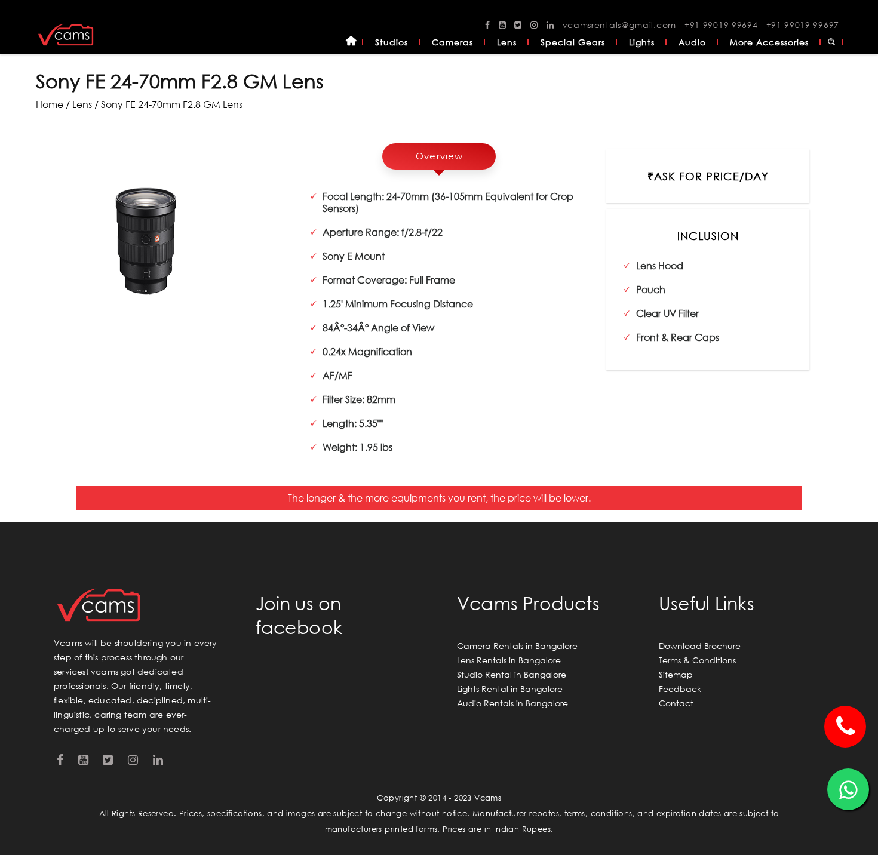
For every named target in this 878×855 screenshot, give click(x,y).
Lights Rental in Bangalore (510, 688)
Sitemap (676, 674)
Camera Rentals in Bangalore (517, 645)
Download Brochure (700, 645)
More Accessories (769, 42)
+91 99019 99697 (803, 24)
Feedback (680, 688)
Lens (507, 42)
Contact (676, 703)
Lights (642, 42)
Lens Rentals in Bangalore (509, 660)
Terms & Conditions (697, 660)
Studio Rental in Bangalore (511, 674)
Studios (391, 42)
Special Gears (573, 42)
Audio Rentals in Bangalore (512, 703)
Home (351, 42)
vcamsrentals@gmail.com (619, 24)
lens (82, 104)
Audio (692, 42)
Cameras (452, 42)
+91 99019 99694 (721, 24)
